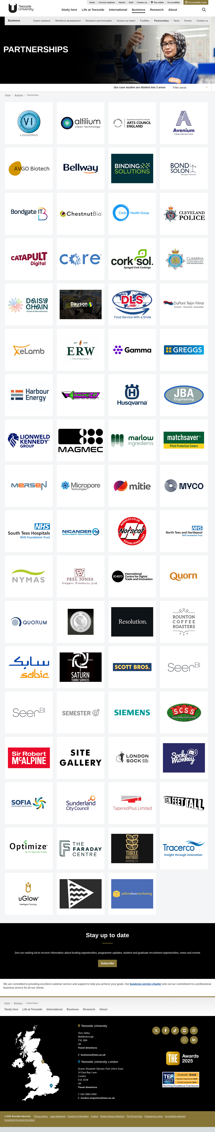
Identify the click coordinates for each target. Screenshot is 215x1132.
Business (14, 20)
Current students (107, 2)
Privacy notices (41, 1116)
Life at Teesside (32, 1009)
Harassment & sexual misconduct (19, 1120)
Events (188, 20)
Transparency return (153, 1116)
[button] (195, 2)
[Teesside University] (42, 1062)
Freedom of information (78, 1116)
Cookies (94, 1116)
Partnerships (161, 20)
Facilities (144, 20)
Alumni (121, 2)
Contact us (142, 2)
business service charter (145, 984)
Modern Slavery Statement (112, 1116)
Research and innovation (98, 20)
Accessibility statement (175, 1116)
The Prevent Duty (134, 1116)
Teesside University (21, 8)
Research (89, 1009)
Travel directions (87, 1047)
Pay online (159, 2)
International (54, 1009)
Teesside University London (99, 1061)
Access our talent (126, 20)
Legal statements (58, 1116)
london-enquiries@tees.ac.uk (98, 1098)
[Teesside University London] (51, 1086)
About (103, 1009)
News (177, 20)
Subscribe (107, 963)
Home (92, 2)
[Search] (204, 10)
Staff (131, 2)
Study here (11, 1009)
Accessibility (173, 2)
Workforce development (68, 20)
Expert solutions (41, 20)
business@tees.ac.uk (93, 1054)
